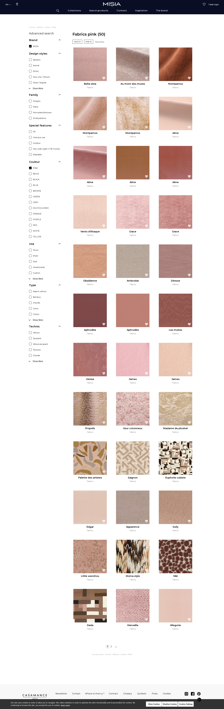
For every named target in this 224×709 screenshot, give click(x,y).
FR (34, 132)
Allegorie (175, 625)
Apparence (132, 526)
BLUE (35, 185)
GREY (35, 202)
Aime (175, 133)
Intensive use (39, 137)
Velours (36, 333)
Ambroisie (133, 280)
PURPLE (37, 219)
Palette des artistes (90, 477)
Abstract (36, 60)
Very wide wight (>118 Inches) (46, 149)
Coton (35, 308)
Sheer (35, 256)
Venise (90, 379)
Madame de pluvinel (175, 428)
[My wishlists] (204, 4)
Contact (76, 693)
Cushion (36, 273)
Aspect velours (39, 291)
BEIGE (36, 174)
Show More (38, 88)
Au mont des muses (133, 83)
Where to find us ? (94, 693)
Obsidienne (90, 280)
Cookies (167, 693)
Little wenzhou (90, 576)
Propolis (90, 428)
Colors (47, 27)
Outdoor (37, 143)
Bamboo (37, 297)
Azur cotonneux (132, 428)
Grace (132, 231)
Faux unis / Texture (41, 77)
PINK (35, 168)
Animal (36, 65)
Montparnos (175, 83)
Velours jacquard (40, 344)
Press (154, 693)
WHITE (36, 231)
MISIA (35, 46)
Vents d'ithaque (90, 231)
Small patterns (39, 118)
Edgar (90, 526)
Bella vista (90, 83)
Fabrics (40, 27)
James (133, 379)
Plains (35, 107)
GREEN (36, 196)
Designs (36, 101)
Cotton (36, 314)
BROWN (37, 191)
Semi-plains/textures (42, 112)
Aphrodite (90, 330)
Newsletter (61, 693)
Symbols (141, 693)
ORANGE (37, 214)
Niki (175, 576)
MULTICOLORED (41, 208)
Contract (113, 693)
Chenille (36, 303)
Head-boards (39, 267)
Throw (35, 250)
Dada (90, 625)
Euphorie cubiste (175, 477)
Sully (175, 526)
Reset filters (99, 42)
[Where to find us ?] (17, 4)
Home (32, 27)
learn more (65, 705)
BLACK (36, 179)
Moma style (133, 576)
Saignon (133, 477)
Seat (35, 261)
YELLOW (37, 236)
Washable (37, 154)
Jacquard (37, 338)
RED (35, 225)
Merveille (132, 625)
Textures (37, 350)
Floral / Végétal (39, 83)
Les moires (175, 330)
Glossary (127, 693)
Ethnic (36, 71)
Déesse (175, 280)
